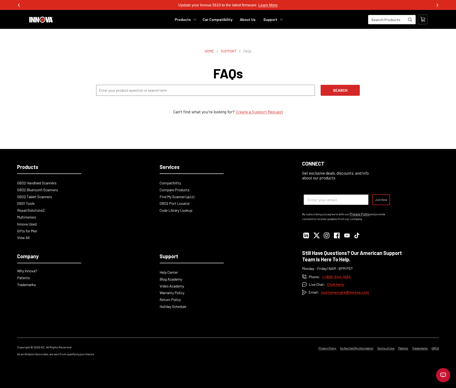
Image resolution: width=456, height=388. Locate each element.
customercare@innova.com (345, 292)
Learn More (268, 5)
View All (23, 237)
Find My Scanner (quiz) (177, 196)
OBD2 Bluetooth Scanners (37, 189)
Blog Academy (171, 279)
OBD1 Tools (26, 203)
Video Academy (172, 286)
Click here (335, 284)
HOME (209, 51)
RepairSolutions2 (31, 210)
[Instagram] (327, 235)
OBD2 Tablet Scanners (34, 196)
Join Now (381, 199)
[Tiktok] (357, 235)
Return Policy (170, 299)
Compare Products (175, 189)
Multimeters (26, 217)
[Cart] (423, 19)
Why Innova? (27, 270)
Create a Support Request (259, 111)
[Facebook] (337, 235)
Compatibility (170, 183)
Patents (23, 277)
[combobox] (392, 19)
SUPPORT (229, 51)
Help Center (169, 272)
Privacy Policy (360, 214)
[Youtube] (347, 235)
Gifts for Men (27, 231)
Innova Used (27, 224)
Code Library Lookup (176, 210)
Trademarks (26, 284)
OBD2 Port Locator (175, 203)
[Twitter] (316, 235)
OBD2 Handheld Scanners (37, 183)
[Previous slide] (19, 5)
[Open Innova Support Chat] (443, 375)
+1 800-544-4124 (336, 276)
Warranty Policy (172, 292)
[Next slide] (437, 5)
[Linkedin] (306, 235)
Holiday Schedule (173, 306)
